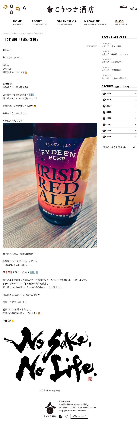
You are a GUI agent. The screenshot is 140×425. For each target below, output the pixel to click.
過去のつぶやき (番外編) (114, 147)
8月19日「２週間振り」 (112, 68)
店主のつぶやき (18, 33)
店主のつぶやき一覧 (51, 390)
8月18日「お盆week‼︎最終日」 (115, 76)
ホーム (6, 33)
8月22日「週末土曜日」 (112, 45)
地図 (85, 404)
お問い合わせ (78, 416)
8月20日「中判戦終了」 (112, 60)
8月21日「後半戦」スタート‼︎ (115, 53)
